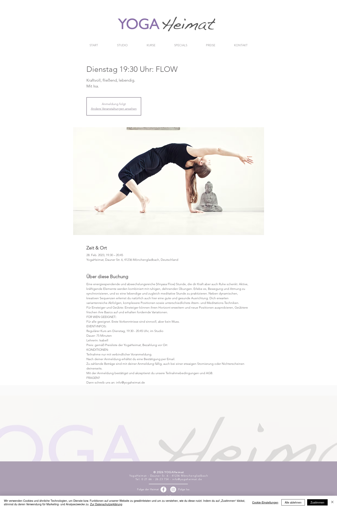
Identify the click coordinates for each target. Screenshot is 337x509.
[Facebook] (163, 489)
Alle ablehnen (293, 502)
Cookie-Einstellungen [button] (265, 502)
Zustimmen (317, 502)
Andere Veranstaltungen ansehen (114, 108)
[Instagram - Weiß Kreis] (173, 489)
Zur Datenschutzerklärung (106, 504)
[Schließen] (332, 502)
